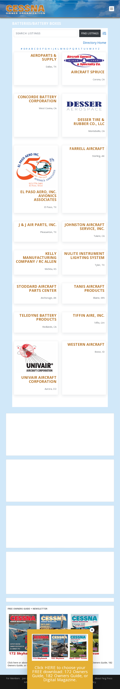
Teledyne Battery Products (37, 317)
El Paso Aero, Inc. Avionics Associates (38, 195)
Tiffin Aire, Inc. (89, 315)
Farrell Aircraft (87, 148)
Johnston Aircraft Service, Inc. (85, 226)
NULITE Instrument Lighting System (84, 255)
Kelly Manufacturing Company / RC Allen (36, 257)
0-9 (25, 48)
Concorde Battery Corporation (37, 98)
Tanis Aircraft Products (89, 288)
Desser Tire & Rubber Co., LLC (89, 121)
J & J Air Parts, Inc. (38, 224)
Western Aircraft (86, 344)
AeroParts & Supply (44, 57)
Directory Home (94, 43)
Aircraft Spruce (88, 71)
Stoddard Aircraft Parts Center (37, 288)
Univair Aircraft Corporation (38, 379)
